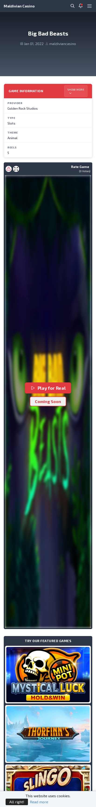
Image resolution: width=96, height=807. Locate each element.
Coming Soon (48, 401)
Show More (76, 89)
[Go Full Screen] (16, 169)
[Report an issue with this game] (9, 169)
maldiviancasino (62, 43)
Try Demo (48, 674)
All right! (16, 802)
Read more (39, 802)
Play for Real (51, 388)
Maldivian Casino (19, 6)
